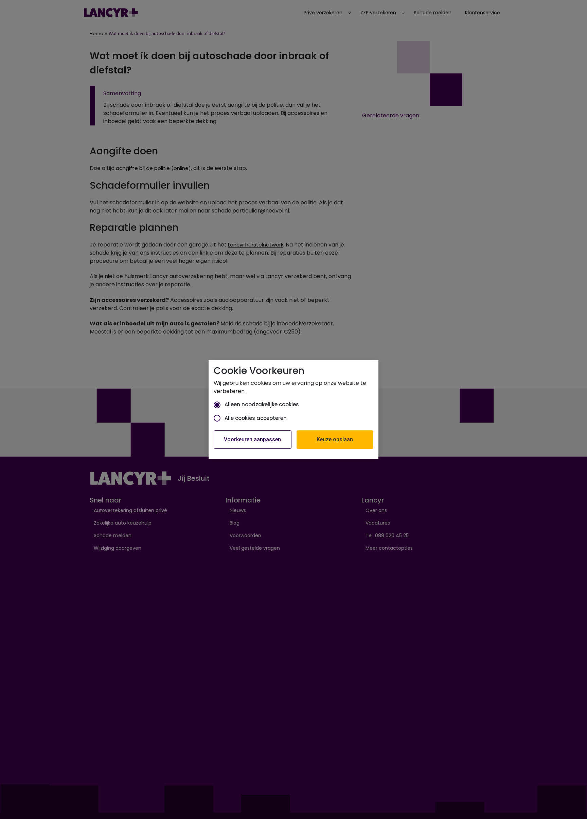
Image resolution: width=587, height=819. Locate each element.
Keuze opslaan (335, 439)
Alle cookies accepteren (256, 418)
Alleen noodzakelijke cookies (262, 404)
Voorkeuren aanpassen (252, 439)
